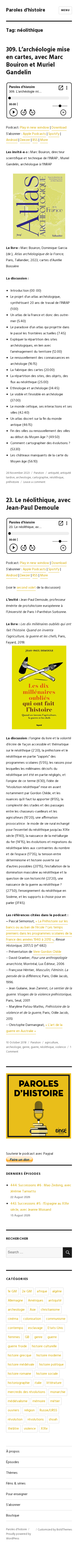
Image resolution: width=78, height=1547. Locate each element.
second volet (26, 588)
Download (59, 127)
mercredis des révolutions (26, 1392)
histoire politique (51, 1365)
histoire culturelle (44, 1346)
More (44, 140)
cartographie (40, 477)
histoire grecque (19, 1355)
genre (25, 1047)
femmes (14, 1337)
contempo (15, 1328)
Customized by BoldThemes (55, 1529)
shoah (53, 1419)
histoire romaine (19, 1374)
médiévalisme (18, 1401)
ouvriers (13, 1410)
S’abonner (13, 1505)
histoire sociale (47, 1374)
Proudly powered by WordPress (18, 1536)
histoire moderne (48, 1355)
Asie (33, 1310)
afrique (42, 1291)
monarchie (57, 1392)
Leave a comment (34, 482)
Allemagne (15, 1300)
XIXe (44, 1429)
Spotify (53, 134)
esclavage (35, 1328)
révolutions (36, 1419)
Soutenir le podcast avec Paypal (29, 1154)
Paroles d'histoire (25, 10)
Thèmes (12, 1473)
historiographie (19, 1383)
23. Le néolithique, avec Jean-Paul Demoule (38, 504)
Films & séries (16, 1483)
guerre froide (17, 1346)
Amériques (35, 1300)
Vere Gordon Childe (47, 952)
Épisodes (12, 1462)
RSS (35, 140)
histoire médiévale (21, 1365)
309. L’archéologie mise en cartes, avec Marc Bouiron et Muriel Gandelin (38, 61)
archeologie (23, 477)
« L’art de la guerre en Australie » (34, 1028)
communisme (55, 1319)
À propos (13, 1451)
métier (55, 1401)
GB (27, 1337)
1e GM (12, 1291)
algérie (57, 1291)
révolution (15, 1419)
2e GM (27, 1291)
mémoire (38, 1401)
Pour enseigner (17, 1494)
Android (12, 140)
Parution (39, 473)
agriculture (51, 1042)
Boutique (12, 1515)
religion (29, 1410)
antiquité (53, 473)
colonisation (32, 1319)
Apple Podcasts (34, 134)
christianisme (50, 1310)
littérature (54, 1383)
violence (60, 1047)
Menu (65, 10)
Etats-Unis (55, 1328)
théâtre (13, 1429)
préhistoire (12, 482)
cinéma (13, 1319)
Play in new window (34, 127)
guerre (35, 1047)
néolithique (56, 477)
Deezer (25, 140)
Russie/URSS (48, 1410)
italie (38, 1383)
